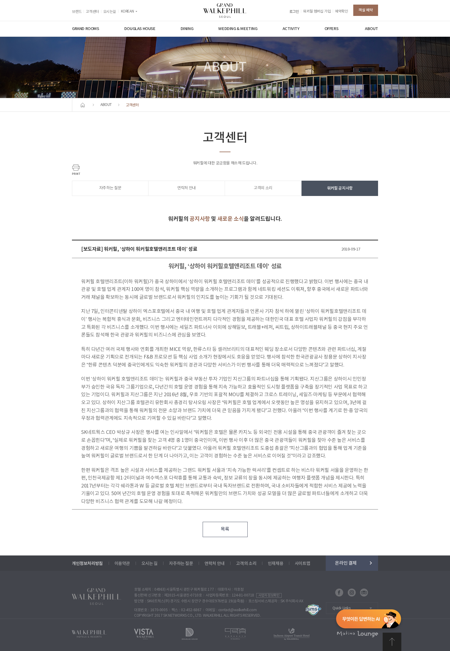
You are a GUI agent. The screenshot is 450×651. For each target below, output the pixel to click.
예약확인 (341, 11)
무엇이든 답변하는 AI (368, 620)
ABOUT (371, 28)
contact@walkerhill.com (237, 610)
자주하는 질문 (110, 188)
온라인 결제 (346, 563)
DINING (187, 28)
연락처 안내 (186, 188)
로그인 (294, 11)
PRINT (76, 169)
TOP (392, 642)
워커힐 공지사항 (340, 188)
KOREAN (127, 11)
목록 (225, 529)
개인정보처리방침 (87, 563)
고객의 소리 (263, 188)
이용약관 (122, 563)
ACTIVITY (291, 28)
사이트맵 (302, 563)
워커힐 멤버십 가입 (317, 11)
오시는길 (109, 12)
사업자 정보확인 (268, 595)
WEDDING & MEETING (237, 28)
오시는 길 (149, 563)
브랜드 (77, 12)
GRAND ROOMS (85, 28)
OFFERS (331, 28)
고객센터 (92, 12)
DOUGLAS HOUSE (140, 28)
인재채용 (275, 563)
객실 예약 (365, 10)
